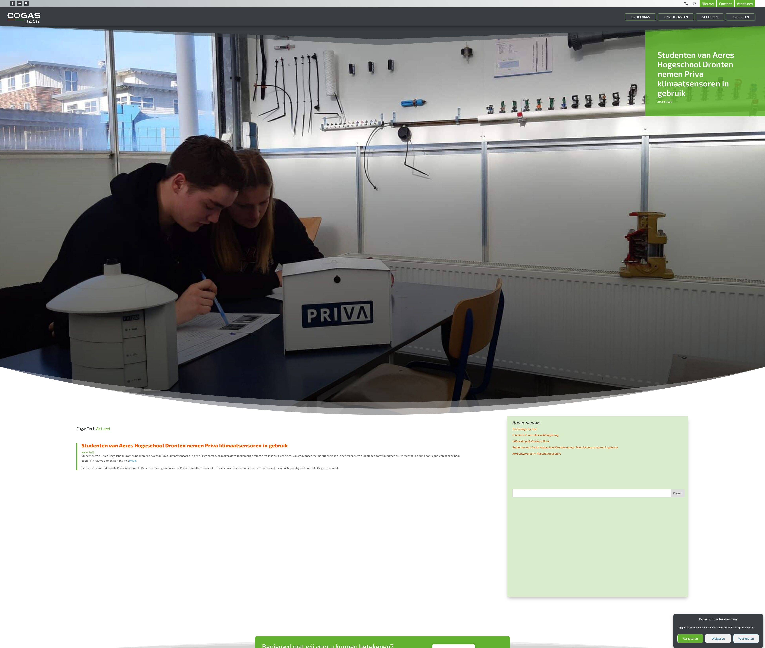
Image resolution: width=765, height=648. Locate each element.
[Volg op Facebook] (12, 3)
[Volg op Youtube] (26, 3)
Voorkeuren (746, 638)
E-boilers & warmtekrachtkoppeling (535, 435)
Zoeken (677, 493)
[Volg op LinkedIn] (19, 3)
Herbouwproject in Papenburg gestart (536, 453)
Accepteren (690, 638)
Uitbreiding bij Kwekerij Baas (530, 441)
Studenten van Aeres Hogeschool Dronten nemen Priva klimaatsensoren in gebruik (565, 447)
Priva (132, 460)
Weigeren (718, 638)
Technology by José (524, 429)
